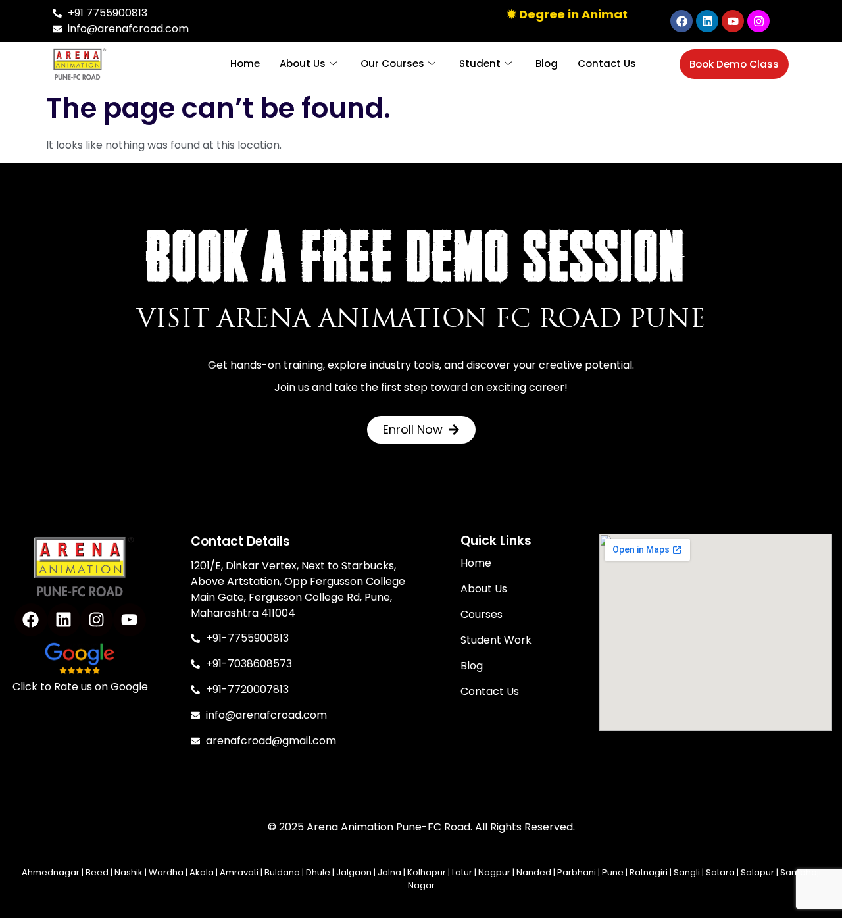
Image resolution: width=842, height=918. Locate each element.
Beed (97, 872)
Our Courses (392, 63)
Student (480, 63)
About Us (303, 63)
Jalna (389, 872)
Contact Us (607, 63)
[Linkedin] (707, 21)
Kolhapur (426, 872)
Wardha (166, 872)
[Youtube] (733, 21)
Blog (546, 63)
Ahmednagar (51, 872)
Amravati (239, 872)
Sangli (687, 872)
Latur (462, 872)
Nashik (128, 872)
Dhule (318, 872)
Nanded (533, 872)
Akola (201, 872)
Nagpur (494, 872)
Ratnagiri (649, 872)
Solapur (757, 872)
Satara (720, 872)
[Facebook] (681, 21)
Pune (613, 872)
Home (245, 63)
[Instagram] (758, 21)
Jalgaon (354, 872)
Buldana (282, 872)
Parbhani (576, 872)
